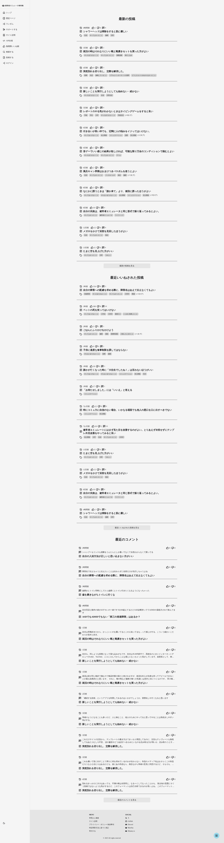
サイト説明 (93, 821)
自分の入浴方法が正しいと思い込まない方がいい (108, 556)
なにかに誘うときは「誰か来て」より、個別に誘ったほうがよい (117, 191)
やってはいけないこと (91, 135)
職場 (133, 294)
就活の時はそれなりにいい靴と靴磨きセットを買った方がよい (116, 51)
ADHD (127, 294)
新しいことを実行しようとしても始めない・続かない (111, 91)
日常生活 (109, 95)
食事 (104, 354)
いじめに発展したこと (131, 314)
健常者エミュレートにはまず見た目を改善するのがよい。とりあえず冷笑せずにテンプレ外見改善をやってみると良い (128, 431)
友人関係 (104, 135)
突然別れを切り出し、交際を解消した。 (104, 71)
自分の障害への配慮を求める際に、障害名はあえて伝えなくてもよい (119, 290)
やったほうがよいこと (91, 55)
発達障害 (87, 294)
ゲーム (119, 155)
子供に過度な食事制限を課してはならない (105, 350)
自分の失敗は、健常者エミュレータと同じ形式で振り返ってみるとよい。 (121, 211)
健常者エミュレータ (106, 215)
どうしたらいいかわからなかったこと (144, 75)
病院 (106, 334)
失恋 (91, 75)
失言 (144, 374)
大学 (97, 115)
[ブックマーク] (15, 826)
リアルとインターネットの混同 (119, 75)
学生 (91, 115)
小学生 (103, 314)
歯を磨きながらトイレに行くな (98, 594)
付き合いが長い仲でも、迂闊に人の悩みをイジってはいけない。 (117, 131)
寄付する (92, 831)
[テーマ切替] (4, 823)
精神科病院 (114, 334)
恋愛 (126, 135)
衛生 (119, 175)
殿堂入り (118, 314)
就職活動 (119, 55)
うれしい (108, 255)
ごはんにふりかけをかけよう (98, 330)
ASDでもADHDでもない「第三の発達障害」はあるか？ (111, 616)
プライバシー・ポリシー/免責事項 (101, 824)
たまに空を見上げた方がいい (98, 251)
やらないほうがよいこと (109, 195)
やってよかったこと (96, 35)
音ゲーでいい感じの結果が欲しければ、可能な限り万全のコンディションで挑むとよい (128, 151)
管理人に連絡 (94, 818)
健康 (106, 35)
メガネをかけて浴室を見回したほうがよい (105, 231)
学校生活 (121, 115)
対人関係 (133, 135)
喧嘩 (85, 75)
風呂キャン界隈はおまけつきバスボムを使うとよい (110, 171)
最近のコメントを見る (127, 800)
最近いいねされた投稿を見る (127, 528)
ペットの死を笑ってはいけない (99, 310)
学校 (85, 115)
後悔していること (101, 75)
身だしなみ (128, 55)
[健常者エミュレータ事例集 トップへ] (15, 6)
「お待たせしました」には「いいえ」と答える (107, 390)
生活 (85, 35)
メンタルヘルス (110, 175)
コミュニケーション (116, 135)
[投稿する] (216, 835)
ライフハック (119, 215)
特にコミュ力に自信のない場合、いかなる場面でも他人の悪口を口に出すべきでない (127, 410)
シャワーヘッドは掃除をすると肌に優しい (105, 31)
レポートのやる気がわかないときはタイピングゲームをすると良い (118, 111)
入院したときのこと (127, 334)
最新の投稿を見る (126, 266)
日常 (112, 35)
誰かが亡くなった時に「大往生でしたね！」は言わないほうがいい (118, 370)
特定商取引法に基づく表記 (99, 828)
